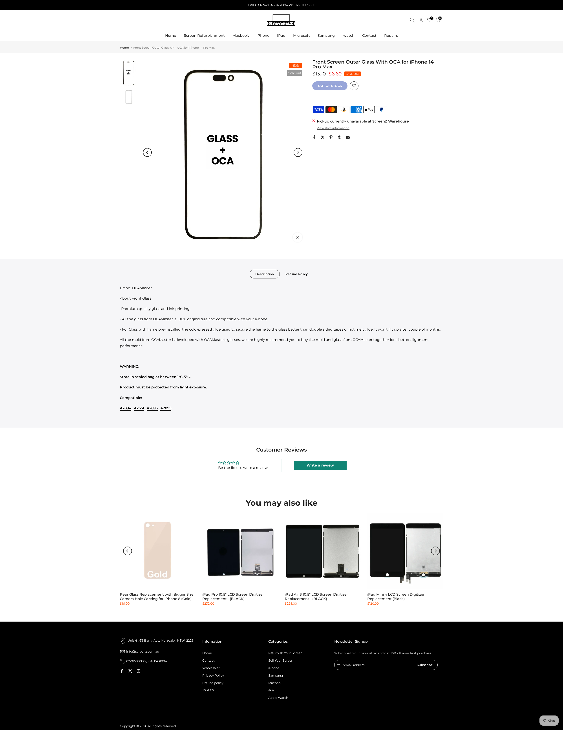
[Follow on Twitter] (130, 671)
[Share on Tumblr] (339, 137)
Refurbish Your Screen (285, 653)
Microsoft (301, 35)
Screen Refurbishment (204, 35)
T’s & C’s (208, 690)
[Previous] (147, 152)
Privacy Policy (213, 675)
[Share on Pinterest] (331, 137)
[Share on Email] (348, 137)
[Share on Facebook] (314, 137)
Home (170, 35)
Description (264, 274)
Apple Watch (278, 698)
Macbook (240, 35)
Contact (369, 35)
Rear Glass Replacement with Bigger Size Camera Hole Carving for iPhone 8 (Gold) (157, 596)
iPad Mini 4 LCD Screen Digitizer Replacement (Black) (396, 596)
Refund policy (212, 683)
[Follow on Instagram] (139, 671)
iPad (271, 690)
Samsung (326, 35)
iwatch (348, 35)
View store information (333, 128)
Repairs (391, 35)
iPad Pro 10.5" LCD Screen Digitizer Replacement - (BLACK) (233, 596)
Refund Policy (296, 274)
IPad (281, 35)
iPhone (263, 35)
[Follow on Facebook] (122, 671)
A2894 (125, 408)
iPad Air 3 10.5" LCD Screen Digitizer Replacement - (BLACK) (316, 596)
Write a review (320, 465)
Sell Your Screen (280, 660)
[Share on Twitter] (323, 137)
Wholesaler (211, 668)
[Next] (298, 152)
